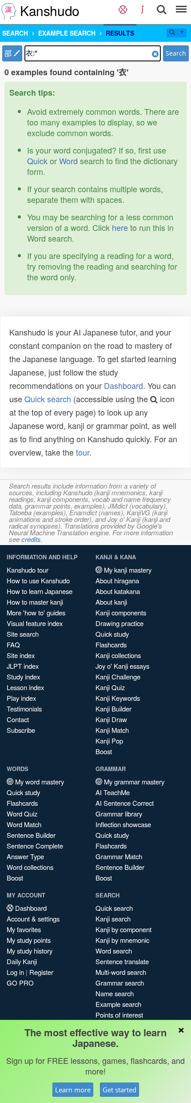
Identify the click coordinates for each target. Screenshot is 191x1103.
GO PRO (20, 982)
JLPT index (23, 666)
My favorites (24, 929)
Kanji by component (123, 929)
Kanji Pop (109, 740)
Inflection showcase (123, 824)
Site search (23, 633)
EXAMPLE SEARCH (67, 32)
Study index (23, 676)
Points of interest (119, 1014)
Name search (115, 993)
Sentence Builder (31, 835)
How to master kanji (35, 601)
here (120, 227)
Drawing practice (119, 623)
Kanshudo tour (27, 569)
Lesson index (25, 687)
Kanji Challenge (118, 676)
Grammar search (120, 982)
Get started (119, 1089)
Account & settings (33, 918)
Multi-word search (121, 972)
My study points (29, 940)
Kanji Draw (111, 719)
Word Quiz (22, 813)
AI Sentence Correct (125, 803)
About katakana (118, 591)
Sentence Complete (35, 845)
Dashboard (123, 385)
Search (176, 53)
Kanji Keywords (118, 698)
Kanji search (113, 918)
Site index (21, 655)
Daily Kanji (22, 961)
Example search (118, 1004)
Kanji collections (118, 655)
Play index (21, 698)
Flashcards (111, 644)
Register (41, 972)
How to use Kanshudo (38, 580)
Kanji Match (112, 730)
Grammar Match (119, 856)
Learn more (73, 1089)
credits (31, 539)
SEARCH (15, 32)
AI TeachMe (113, 792)
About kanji (111, 601)
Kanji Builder (113, 708)
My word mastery (38, 781)
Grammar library (119, 813)
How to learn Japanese (39, 591)
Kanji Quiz (110, 687)
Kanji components (121, 612)
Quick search (47, 398)
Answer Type (25, 856)
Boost (104, 751)
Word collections (30, 867)
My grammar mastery (133, 781)
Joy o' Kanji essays (122, 666)
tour (82, 452)
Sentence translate (122, 961)
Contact (18, 719)
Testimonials (24, 708)
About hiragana (117, 580)
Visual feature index (35, 623)
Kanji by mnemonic (122, 940)
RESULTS (120, 32)
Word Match (24, 824)
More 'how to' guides (36, 612)
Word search (114, 950)
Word (68, 160)
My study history (29, 950)
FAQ (13, 644)
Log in (15, 972)
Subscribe (21, 730)
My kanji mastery (126, 569)
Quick (37, 160)
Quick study (112, 633)
